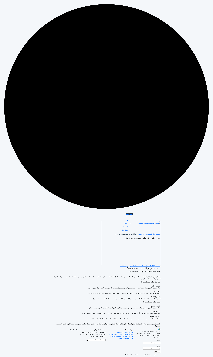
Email (158, 346)
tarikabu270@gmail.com (153, 266)
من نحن (126, 220)
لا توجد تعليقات (124, 266)
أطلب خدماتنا (129, 214)
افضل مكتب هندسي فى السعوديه (138, 266)
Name (158, 340)
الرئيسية (126, 216)
